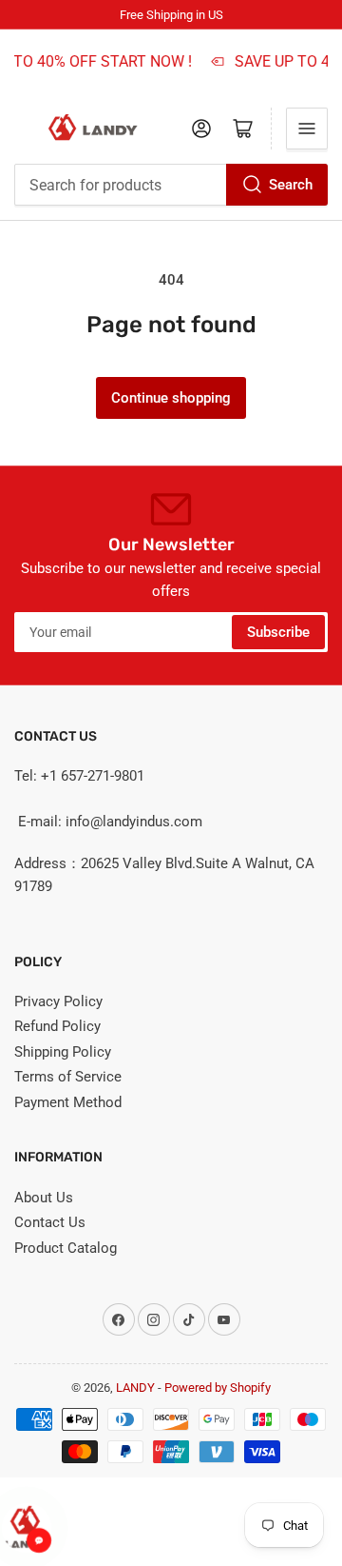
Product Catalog (65, 1248)
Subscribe (278, 632)
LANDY (135, 1387)
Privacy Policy (58, 1001)
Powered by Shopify (217, 1387)
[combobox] (171, 185)
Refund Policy (57, 1026)
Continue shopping (171, 397)
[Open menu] (307, 128)
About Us (43, 1197)
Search (291, 184)
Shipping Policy (62, 1052)
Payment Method (68, 1102)
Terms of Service (68, 1076)
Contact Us (50, 1222)
